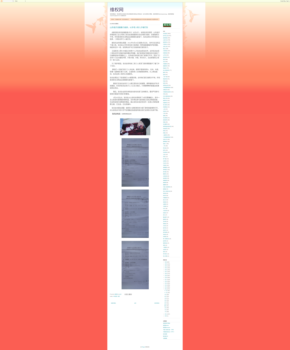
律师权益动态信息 (167, 126)
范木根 (164, 221)
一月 (165, 311)
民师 (164, 150)
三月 (165, 307)
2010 (166, 316)
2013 (166, 287)
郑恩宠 (164, 223)
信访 (164, 61)
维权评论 (165, 100)
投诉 (164, 59)
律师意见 (165, 169)
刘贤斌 (164, 236)
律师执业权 (165, 85)
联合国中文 (165, 336)
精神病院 (165, 141)
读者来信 (165, 102)
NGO (164, 208)
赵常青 (164, 241)
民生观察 (165, 334)
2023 (166, 267)
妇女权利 (165, 152)
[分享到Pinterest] (131, 294)
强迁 (119, 296)
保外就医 (165, 232)
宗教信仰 (165, 89)
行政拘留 (165, 50)
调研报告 (165, 167)
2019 (166, 275)
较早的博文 (156, 303)
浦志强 (164, 202)
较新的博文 (113, 303)
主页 (135, 303)
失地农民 (165, 128)
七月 (165, 300)
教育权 (164, 219)
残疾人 (164, 143)
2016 (166, 281)
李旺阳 (164, 193)
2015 (166, 283)
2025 (166, 264)
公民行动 (165, 40)
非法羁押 (165, 124)
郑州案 (164, 171)
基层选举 (165, 57)
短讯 (164, 251)
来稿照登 (165, 180)
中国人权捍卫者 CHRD (168, 329)
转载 (164, 132)
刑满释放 (165, 107)
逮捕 (164, 115)
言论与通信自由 (166, 96)
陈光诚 (164, 148)
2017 (166, 279)
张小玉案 (165, 256)
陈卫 (164, 215)
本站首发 (115, 296)
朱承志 (164, 234)
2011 (166, 314)
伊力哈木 (165, 253)
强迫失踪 (165, 78)
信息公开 (165, 139)
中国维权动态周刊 (167, 91)
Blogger (143, 347)
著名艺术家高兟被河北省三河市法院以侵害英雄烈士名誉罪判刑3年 (144, 19)
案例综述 (165, 243)
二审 (164, 145)
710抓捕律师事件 (167, 137)
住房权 (164, 249)
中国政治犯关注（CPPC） (169, 331)
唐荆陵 (164, 189)
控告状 (164, 111)
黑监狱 (164, 68)
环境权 (164, 165)
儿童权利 (165, 135)
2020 (166, 273)
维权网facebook (166, 327)
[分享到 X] (128, 294)
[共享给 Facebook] (129, 294)
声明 (164, 94)
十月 (165, 294)
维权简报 (165, 37)
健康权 (164, 184)
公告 (164, 154)
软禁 (164, 83)
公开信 (164, 55)
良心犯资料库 (166, 70)
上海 (164, 109)
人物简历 (165, 247)
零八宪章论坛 (166, 238)
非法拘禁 (165, 117)
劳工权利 (165, 104)
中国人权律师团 (166, 187)
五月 (165, 304)
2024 (166, 266)
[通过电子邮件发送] (125, 294)
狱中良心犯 (165, 35)
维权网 (116, 9)
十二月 (166, 290)
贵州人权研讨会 (166, 191)
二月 (165, 309)
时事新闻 (165, 197)
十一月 (166, 292)
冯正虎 (164, 163)
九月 (165, 296)
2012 (166, 288)
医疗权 (164, 228)
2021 (166, 271)
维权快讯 (165, 42)
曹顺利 (164, 174)
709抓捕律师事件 (167, 87)
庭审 (164, 74)
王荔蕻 (164, 206)
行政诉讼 (165, 44)
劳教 (164, 122)
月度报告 (165, 63)
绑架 (164, 130)
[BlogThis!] (126, 294)
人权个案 (165, 76)
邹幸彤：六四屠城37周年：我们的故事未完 (120, 19)
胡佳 (164, 245)
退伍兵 (164, 230)
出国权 (164, 204)
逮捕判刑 (165, 65)
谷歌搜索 (165, 338)
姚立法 (164, 199)
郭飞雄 (164, 158)
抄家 (164, 156)
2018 (166, 277)
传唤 (164, 81)
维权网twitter (166, 325)
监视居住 (165, 178)
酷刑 (164, 72)
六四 (164, 113)
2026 (166, 262)
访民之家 (165, 46)
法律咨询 (165, 176)
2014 (166, 285)
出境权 (164, 161)
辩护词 (164, 195)
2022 (166, 269)
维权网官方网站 (166, 323)
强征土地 (165, 98)
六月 (165, 302)
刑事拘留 (165, 53)
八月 (165, 298)
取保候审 (165, 119)
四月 (165, 305)
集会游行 (165, 217)
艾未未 (164, 225)
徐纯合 (164, 212)
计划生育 (165, 210)
